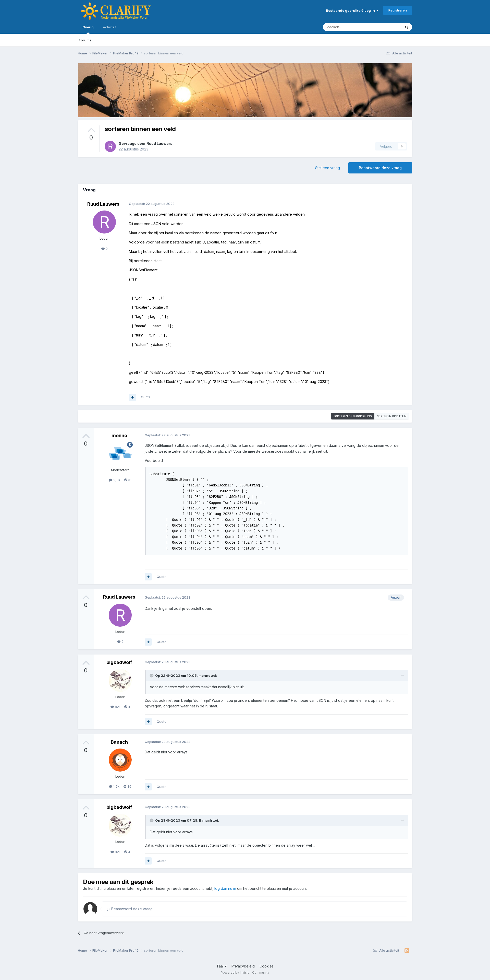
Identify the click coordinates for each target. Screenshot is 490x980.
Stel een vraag (327, 168)
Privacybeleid (243, 966)
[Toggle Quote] (152, 675)
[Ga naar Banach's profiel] (120, 760)
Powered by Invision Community (245, 972)
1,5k (115, 786)
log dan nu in (225, 888)
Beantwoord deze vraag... (132, 909)
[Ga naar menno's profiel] (120, 453)
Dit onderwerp (383, 27)
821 (117, 707)
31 (129, 480)
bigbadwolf (119, 662)
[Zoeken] (406, 27)
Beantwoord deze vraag (380, 168)
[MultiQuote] (132, 397)
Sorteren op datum (392, 416)
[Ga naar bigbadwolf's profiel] (120, 680)
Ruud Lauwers (159, 143)
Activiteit (109, 27)
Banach (119, 742)
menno (119, 435)
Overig (88, 27)
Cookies (267, 966)
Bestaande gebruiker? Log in (351, 10)
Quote (146, 397)
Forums (85, 40)
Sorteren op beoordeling (353, 416)
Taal (220, 966)
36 (128, 786)
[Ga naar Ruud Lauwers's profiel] (110, 146)
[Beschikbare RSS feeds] (407, 950)
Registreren (397, 10)
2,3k (116, 480)
